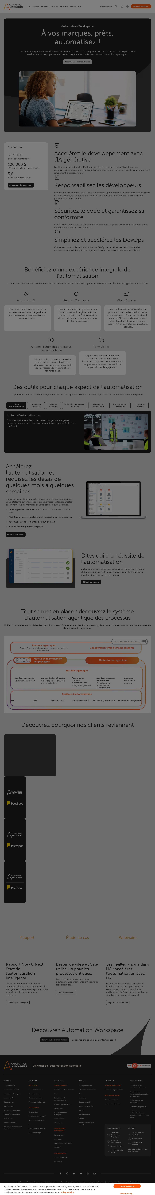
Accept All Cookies (127, 1186)
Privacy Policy (67, 1192)
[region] (77, 1189)
